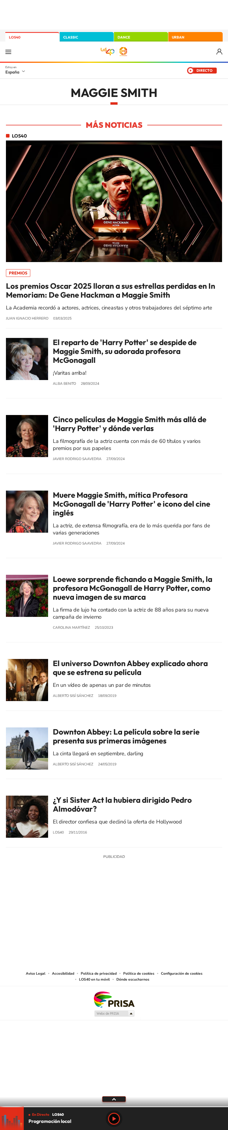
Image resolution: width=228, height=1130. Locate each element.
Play (114, 1118)
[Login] (220, 52)
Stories (149, 900)
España (12, 72)
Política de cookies (138, 973)
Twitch (137, 900)
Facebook (126, 900)
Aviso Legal (35, 973)
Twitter (114, 900)
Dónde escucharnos (132, 979)
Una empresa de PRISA (114, 999)
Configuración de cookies (181, 973)
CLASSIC (70, 37)
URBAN (178, 37)
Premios (18, 273)
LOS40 (14, 37)
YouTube (102, 900)
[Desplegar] (114, 1099)
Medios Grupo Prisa (114, 1013)
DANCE (124, 37)
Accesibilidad (63, 973)
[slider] (114, 1106)
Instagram (78, 900)
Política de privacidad (99, 973)
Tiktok (90, 900)
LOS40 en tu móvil (94, 979)
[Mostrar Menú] (8, 51)
